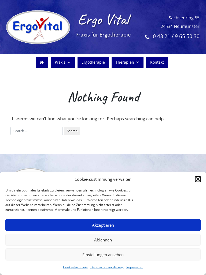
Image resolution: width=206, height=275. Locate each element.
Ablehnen (103, 240)
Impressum (134, 267)
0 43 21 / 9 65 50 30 (176, 36)
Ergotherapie (93, 62)
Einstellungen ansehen (103, 254)
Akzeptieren (103, 225)
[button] (198, 179)
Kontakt (157, 62)
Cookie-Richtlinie (75, 267)
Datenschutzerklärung (107, 267)
